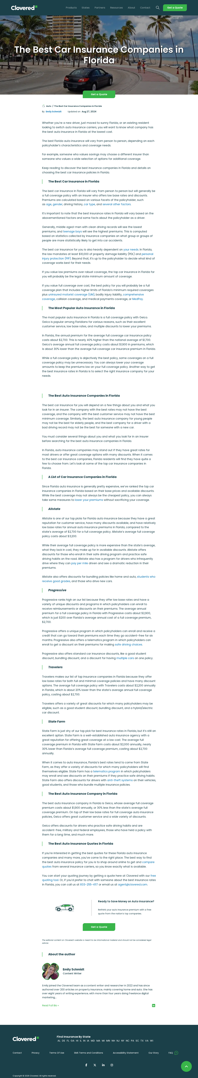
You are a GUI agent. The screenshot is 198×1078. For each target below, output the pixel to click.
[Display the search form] (157, 7)
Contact (145, 7)
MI (103, 1040)
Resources (116, 7)
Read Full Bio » (50, 1005)
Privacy (35, 1052)
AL (59, 1040)
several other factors (117, 204)
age (49, 204)
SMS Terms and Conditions (88, 1052)
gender (57, 204)
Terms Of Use (56, 1052)
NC (127, 1040)
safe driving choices (128, 644)
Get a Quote (175, 7)
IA (88, 1040)
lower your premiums (89, 500)
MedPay (137, 299)
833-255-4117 (89, 884)
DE (63, 1040)
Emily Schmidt (54, 111)
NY (122, 1040)
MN (108, 1040)
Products (71, 7)
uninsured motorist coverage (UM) (71, 294)
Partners (100, 7)
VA (146, 1040)
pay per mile (79, 563)
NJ (118, 1040)
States (86, 7)
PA (132, 1040)
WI (151, 1040)
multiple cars (125, 658)
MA (98, 1040)
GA (72, 1040)
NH (113, 1040)
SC (137, 1040)
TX (142, 1040)
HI (77, 1040)
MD (93, 1040)
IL (81, 1040)
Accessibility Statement (126, 1052)
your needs (130, 249)
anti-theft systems (120, 780)
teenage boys (72, 231)
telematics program (106, 771)
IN (84, 1040)
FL (68, 1040)
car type (89, 204)
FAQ (171, 1052)
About (131, 7)
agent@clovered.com (132, 884)
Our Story (153, 1052)
